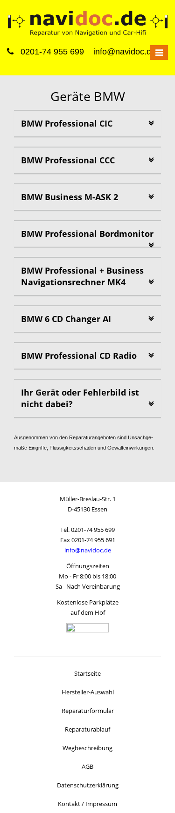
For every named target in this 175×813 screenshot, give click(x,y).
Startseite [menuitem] (87, 673)
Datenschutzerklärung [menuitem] (88, 785)
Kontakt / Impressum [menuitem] (87, 804)
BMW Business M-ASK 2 (69, 196)
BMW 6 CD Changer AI (66, 318)
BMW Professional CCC (68, 160)
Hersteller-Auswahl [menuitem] (88, 692)
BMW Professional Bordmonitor (87, 233)
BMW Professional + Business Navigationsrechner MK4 (82, 276)
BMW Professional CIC (66, 123)
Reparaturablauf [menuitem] (87, 729)
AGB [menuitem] (87, 766)
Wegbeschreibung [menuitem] (87, 748)
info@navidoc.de (87, 550)
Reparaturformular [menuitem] (88, 710)
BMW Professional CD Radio (79, 355)
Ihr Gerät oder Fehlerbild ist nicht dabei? (80, 398)
